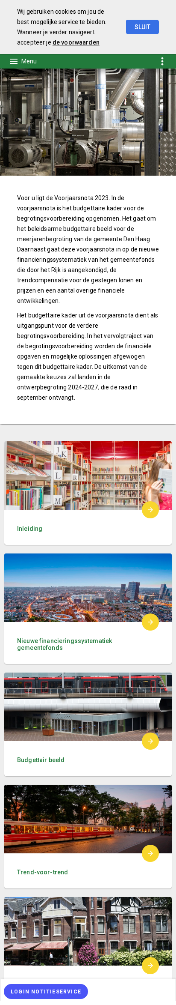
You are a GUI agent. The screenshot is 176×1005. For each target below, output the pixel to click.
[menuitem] (88, 990)
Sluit (142, 27)
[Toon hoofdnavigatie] (22, 61)
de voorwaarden (76, 42)
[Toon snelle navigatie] (162, 61)
